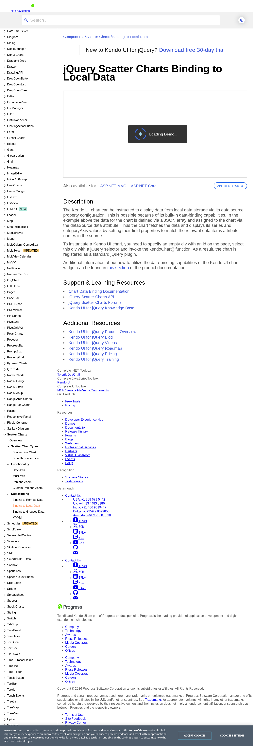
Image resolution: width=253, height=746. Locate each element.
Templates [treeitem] (13, 636)
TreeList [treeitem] (12, 701)
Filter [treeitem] (10, 114)
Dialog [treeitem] (11, 42)
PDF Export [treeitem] (14, 304)
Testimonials (74, 481)
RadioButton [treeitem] (15, 387)
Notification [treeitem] (14, 268)
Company (72, 627)
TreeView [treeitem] (13, 713)
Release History (76, 431)
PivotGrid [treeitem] (13, 321)
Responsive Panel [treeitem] (19, 416)
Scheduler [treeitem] (22, 523)
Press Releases (76, 638)
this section (118, 267)
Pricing (70, 405)
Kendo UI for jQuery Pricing (93, 354)
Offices (70, 650)
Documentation (76, 427)
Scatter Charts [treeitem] (17, 434)
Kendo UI (64, 382)
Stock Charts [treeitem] (15, 606)
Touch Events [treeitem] (16, 695)
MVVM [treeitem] (11, 262)
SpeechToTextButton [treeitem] (20, 576)
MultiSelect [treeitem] (22, 250)
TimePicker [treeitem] (14, 671)
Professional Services (80, 447)
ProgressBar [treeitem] (15, 345)
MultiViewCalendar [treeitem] (19, 256)
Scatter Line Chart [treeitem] (24, 452)
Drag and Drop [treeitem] (16, 60)
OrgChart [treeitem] (13, 280)
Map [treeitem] (10, 220)
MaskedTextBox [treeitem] (17, 226)
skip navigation (20, 10)
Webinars (72, 443)
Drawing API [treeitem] (15, 72)
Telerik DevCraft (68, 374)
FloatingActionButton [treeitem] (20, 126)
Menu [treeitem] (10, 238)
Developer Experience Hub (84, 419)
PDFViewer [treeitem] (14, 309)
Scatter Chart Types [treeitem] (24, 446)
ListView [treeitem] (12, 203)
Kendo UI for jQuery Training (94, 359)
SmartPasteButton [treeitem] (19, 559)
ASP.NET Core (144, 186)
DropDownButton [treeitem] (18, 78)
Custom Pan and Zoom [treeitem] (28, 487)
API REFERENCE (228, 185)
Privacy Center (75, 722)
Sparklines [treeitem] (14, 571)
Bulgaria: (91, 511)
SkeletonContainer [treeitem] (19, 547)
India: (89, 507)
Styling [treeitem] (11, 612)
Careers (70, 646)
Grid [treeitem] (10, 161)
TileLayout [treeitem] (13, 654)
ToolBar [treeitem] (12, 683)
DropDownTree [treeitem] (17, 90)
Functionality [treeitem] (19, 464)
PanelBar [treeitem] (13, 298)
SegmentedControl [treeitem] (19, 535)
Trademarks (153, 699)
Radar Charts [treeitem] (16, 375)
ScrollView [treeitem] (14, 529)
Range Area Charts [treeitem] (19, 398)
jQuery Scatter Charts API (91, 297)
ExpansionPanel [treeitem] (17, 102)
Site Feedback (75, 718)
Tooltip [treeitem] (11, 689)
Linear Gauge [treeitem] (16, 191)
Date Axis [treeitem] (19, 470)
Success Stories (76, 477)
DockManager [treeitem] (16, 48)
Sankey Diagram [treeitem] (18, 428)
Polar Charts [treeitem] (15, 333)
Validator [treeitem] (12, 725)
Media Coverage (77, 642)
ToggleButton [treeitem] (15, 677)
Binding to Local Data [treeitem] (26, 505)
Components (73, 37)
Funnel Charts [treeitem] (16, 137)
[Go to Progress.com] (70, 608)
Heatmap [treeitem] (13, 167)
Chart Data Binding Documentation (99, 291)
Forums (70, 435)
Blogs (69, 439)
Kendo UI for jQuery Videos (93, 343)
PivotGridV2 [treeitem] (15, 327)
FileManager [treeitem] (15, 108)
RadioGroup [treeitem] (15, 393)
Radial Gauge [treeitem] (16, 381)
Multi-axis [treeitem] (19, 476)
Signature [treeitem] (13, 541)
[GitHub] (75, 548)
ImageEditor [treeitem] (15, 173)
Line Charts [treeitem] (14, 185)
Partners (71, 451)
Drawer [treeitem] (12, 66)
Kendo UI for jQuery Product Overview (102, 331)
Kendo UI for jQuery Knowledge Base (101, 308)
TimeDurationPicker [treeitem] (20, 660)
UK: (89, 503)
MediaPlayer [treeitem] (15, 232)
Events (70, 459)
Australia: (92, 515)
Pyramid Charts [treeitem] (17, 363)
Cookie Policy (57, 737)
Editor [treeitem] (11, 96)
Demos (70, 423)
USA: (89, 499)
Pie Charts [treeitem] (14, 315)
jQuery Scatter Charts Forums (95, 302)
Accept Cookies (195, 735)
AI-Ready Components (93, 390)
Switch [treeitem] (11, 618)
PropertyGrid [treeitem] (15, 357)
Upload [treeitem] (11, 719)
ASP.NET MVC (113, 186)
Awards (70, 634)
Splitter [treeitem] (11, 588)
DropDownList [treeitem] (16, 84)
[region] (126, 735)
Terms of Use (74, 714)
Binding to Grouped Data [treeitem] (28, 511)
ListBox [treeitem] (12, 197)
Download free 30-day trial (192, 50)
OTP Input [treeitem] (13, 286)
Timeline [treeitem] (12, 665)
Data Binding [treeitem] (19, 493)
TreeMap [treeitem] (13, 707)
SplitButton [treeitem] (14, 582)
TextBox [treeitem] (12, 648)
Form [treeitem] (10, 131)
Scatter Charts (98, 37)
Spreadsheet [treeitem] (15, 594)
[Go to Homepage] (32, 10)
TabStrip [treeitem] (12, 624)
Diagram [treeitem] (12, 37)
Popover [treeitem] (12, 339)
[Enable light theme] (241, 20)
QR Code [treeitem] (13, 369)
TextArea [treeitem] (13, 642)
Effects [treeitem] (11, 143)
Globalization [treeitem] (15, 155)
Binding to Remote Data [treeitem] (28, 499)
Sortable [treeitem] (12, 565)
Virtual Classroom (77, 455)
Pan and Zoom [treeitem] (22, 482)
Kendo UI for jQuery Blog (91, 337)
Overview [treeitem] (15, 440)
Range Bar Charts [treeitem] (18, 404)
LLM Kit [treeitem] (16, 209)
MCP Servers (66, 390)
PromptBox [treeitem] (14, 351)
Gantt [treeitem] (10, 149)
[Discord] (75, 553)
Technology (73, 630)
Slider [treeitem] (10, 553)
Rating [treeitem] (11, 410)
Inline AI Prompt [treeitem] (17, 179)
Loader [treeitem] (11, 215)
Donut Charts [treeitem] (15, 54)
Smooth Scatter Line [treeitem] (26, 458)
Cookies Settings (232, 735)
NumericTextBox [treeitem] (18, 274)
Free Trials (72, 401)
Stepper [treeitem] (12, 600)
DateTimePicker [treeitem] (17, 31)
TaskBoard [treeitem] (14, 630)
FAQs (69, 463)
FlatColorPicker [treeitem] (17, 120)
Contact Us (73, 495)
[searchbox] (121, 20)
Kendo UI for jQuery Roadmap (95, 348)
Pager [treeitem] (11, 292)
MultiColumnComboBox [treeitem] (22, 244)
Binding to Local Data (130, 37)
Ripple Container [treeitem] (17, 422)
